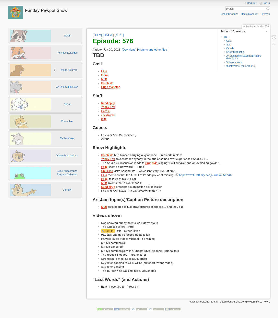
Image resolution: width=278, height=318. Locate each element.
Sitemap (265, 14)
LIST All (108, 34)
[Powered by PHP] (122, 309)
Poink (104, 75)
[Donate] (105, 309)
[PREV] (97, 34)
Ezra (104, 71)
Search (268, 8)
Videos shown (234, 62)
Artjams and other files (152, 49)
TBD (226, 37)
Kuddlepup (108, 103)
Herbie (105, 111)
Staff (228, 44)
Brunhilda (107, 83)
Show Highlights (235, 52)
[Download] (129, 49)
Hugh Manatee (110, 86)
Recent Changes (229, 14)
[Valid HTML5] (139, 309)
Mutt (104, 79)
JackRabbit (108, 115)
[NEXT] (119, 34)
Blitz (103, 118)
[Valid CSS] (156, 309)
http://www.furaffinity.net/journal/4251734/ (205, 175)
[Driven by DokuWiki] (173, 309)
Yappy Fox (108, 106)
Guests (230, 48)
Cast (228, 40)
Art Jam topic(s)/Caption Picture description (243, 57)
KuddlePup (108, 186)
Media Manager (249, 14)
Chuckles (107, 170)
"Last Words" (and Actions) (240, 66)
